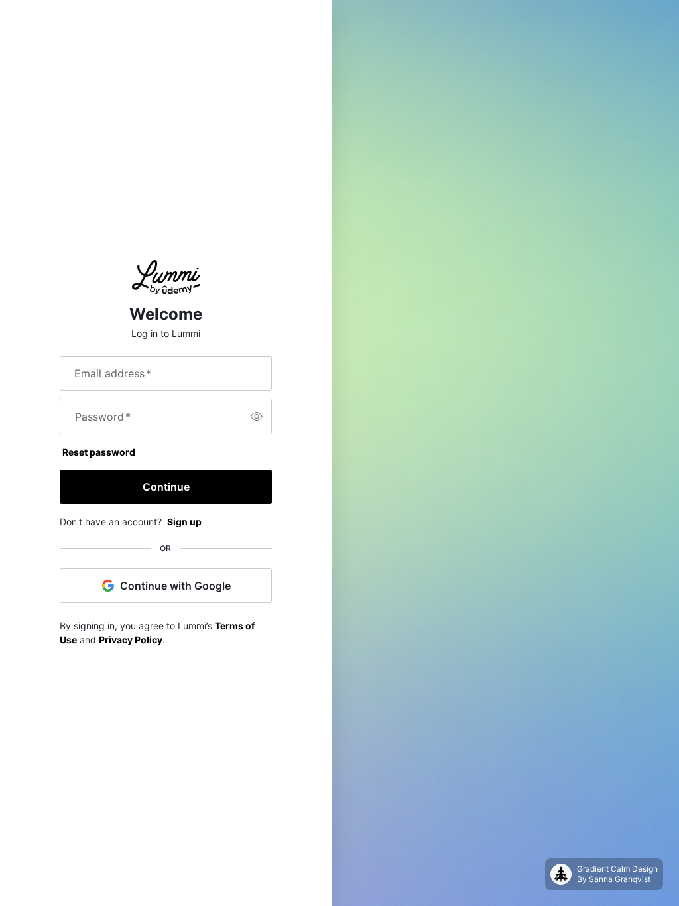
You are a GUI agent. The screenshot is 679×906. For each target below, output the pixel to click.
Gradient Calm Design (617, 869)
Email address (112, 373)
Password (103, 416)
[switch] (256, 416)
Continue (166, 486)
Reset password (98, 452)
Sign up (184, 521)
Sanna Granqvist (619, 879)
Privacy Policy (130, 639)
